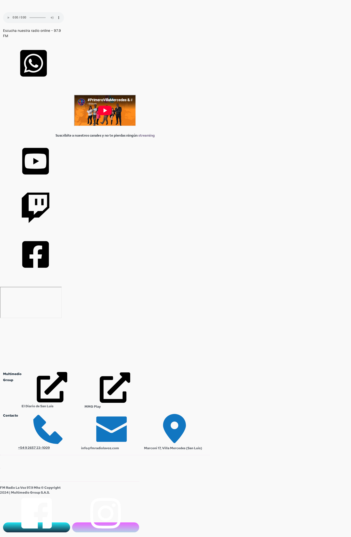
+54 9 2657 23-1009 (34, 448)
